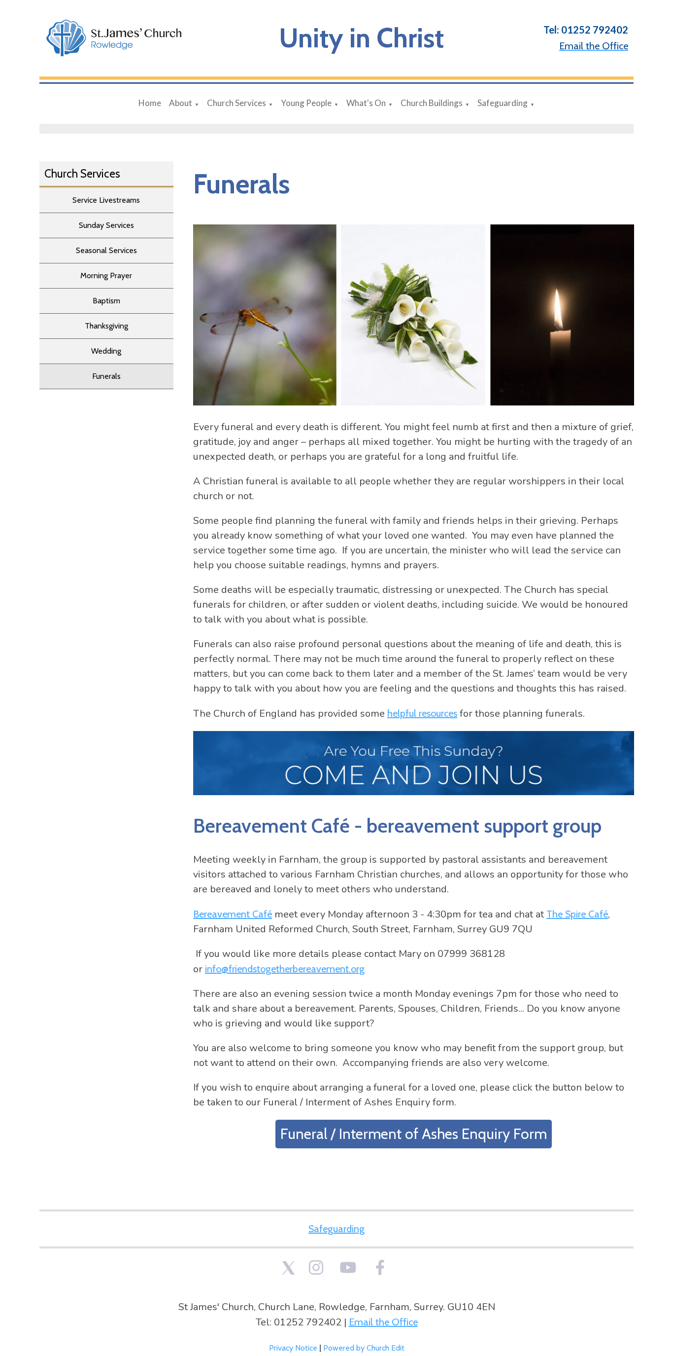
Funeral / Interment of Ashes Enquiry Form (413, 1133)
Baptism (106, 300)
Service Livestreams (106, 200)
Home (149, 103)
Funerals (106, 376)
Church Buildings (432, 103)
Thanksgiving (106, 325)
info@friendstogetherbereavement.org (285, 968)
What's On (366, 103)
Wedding (106, 351)
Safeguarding (502, 103)
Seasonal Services (106, 250)
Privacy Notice (293, 1348)
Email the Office (383, 1322)
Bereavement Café (232, 913)
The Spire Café (577, 913)
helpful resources (422, 713)
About (180, 103)
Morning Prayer (106, 275)
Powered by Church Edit (363, 1348)
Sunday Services (106, 225)
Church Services (236, 103)
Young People (306, 103)
